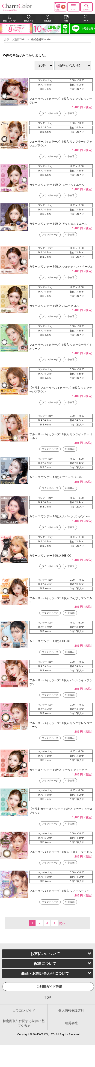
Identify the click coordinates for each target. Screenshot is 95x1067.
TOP (47, 998)
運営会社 (71, 1023)
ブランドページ (50, 113)
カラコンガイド (23, 1010)
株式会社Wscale (40, 39)
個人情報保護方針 (71, 1010)
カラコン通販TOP (14, 39)
